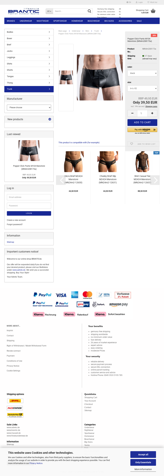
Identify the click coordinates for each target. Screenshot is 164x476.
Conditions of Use (14, 361)
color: (129, 67)
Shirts (9, 63)
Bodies (10, 32)
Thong (10, 83)
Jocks (9, 51)
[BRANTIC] (24, 11)
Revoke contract (13, 351)
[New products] (50, 119)
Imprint (10, 330)
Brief (9, 44)
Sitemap (10, 242)
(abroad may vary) (149, 59)
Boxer (9, 38)
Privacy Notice (35, 463)
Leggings (11, 57)
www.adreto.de (18, 270)
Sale (139, 21)
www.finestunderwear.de (17, 436)
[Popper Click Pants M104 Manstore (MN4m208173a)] (100, 77)
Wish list (153, 2)
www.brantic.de (13, 430)
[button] (128, 2)
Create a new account (16, 220)
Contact (10, 336)
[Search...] (89, 11)
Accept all (143, 454)
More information (143, 469)
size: (129, 82)
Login (29, 213)
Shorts (10, 70)
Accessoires (125, 21)
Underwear (26, 21)
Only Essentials (143, 462)
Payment (11, 356)
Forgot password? (15, 224)
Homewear (77, 21)
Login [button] (140, 2)
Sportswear (60, 21)
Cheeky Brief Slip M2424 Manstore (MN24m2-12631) (108, 179)
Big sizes (109, 21)
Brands (11, 21)
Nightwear (43, 21)
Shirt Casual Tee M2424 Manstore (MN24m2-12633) (142, 179)
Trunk (9, 89)
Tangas (10, 76)
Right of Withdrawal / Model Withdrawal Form (26, 346)
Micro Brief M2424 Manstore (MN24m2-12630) (73, 179)
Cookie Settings (13, 371)
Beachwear (94, 21)
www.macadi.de (13, 433)
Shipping (10, 340)
